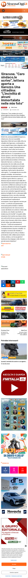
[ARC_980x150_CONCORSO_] (14, 17)
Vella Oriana (14, 107)
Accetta (14, 564)
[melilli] (14, 414)
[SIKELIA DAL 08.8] (14, 65)
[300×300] (14, 446)
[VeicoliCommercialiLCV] (14, 31)
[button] (26, 546)
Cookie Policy (8, 575)
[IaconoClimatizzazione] (14, 131)
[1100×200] (14, 38)
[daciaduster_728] (14, 124)
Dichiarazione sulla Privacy (16, 575)
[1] (14, 537)
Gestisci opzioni (14, 572)
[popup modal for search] (24, 10)
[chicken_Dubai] (14, 24)
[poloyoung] (14, 302)
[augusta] (14, 45)
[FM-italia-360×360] (14, 382)
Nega (14, 568)
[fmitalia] (14, 59)
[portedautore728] (14, 294)
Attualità (4, 107)
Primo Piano (16, 360)
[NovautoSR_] (14, 496)
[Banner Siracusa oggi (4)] (14, 53)
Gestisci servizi (14, 560)
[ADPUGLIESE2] (14, 323)
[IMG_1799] (14, 309)
